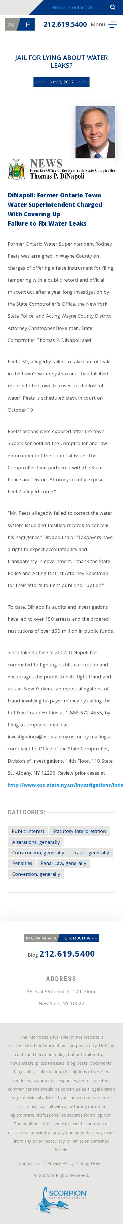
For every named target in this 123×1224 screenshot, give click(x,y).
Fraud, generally (90, 853)
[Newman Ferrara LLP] (19, 24)
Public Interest (28, 832)
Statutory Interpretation (79, 832)
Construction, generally (38, 853)
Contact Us (81, 8)
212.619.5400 (65, 25)
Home (58, 8)
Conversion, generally (36, 875)
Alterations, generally (36, 843)
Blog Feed (91, 1164)
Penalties (22, 864)
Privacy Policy (60, 1164)
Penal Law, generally (63, 864)
